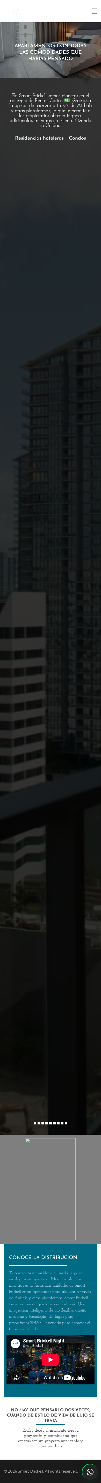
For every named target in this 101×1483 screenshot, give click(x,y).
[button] (35, 1123)
